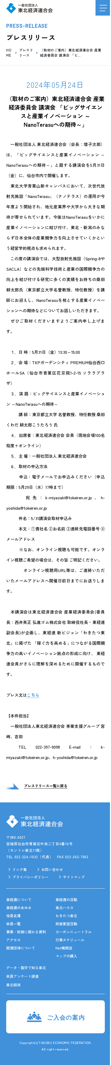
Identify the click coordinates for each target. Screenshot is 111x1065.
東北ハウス (65, 907)
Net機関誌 (64, 947)
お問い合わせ (52, 869)
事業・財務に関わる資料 (26, 931)
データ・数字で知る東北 (26, 967)
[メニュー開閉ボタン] (103, 8)
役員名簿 (13, 915)
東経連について (18, 899)
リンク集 (19, 869)
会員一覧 (13, 923)
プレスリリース (26, 53)
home (8, 53)
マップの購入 (66, 955)
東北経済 (13, 984)
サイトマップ (74, 877)
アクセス (13, 939)
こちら (33, 695)
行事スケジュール (70, 939)
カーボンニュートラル (74, 931)
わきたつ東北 (66, 915)
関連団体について (20, 947)
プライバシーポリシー (30, 877)
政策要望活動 (66, 923)
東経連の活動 (66, 899)
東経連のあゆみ (18, 907)
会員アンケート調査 (22, 976)
